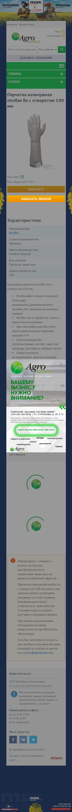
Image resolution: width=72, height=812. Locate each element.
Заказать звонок (36, 199)
